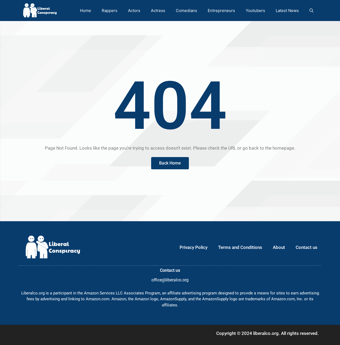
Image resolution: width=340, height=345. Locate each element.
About (279, 247)
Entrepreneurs (221, 10)
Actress (158, 10)
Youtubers (255, 10)
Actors (134, 10)
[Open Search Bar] (311, 10)
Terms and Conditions (240, 247)
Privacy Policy (193, 247)
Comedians (186, 10)
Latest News (287, 10)
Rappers (109, 10)
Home (85, 10)
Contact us (306, 247)
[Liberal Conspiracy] (39, 10)
